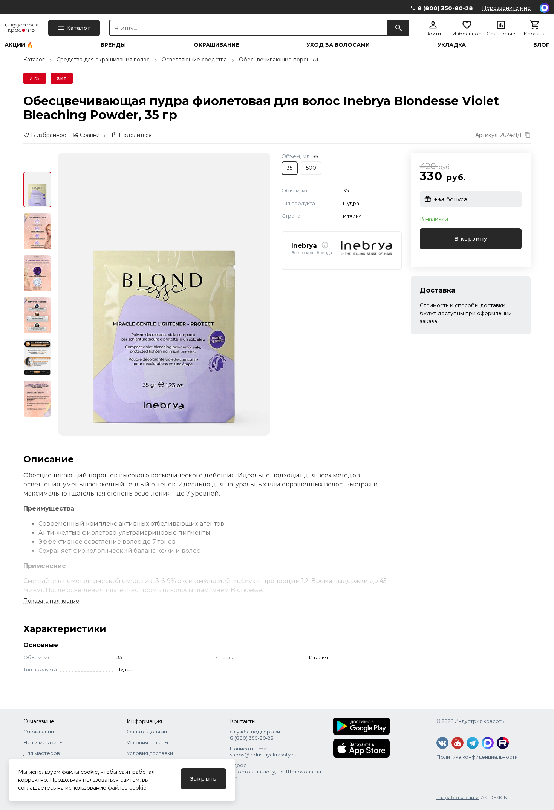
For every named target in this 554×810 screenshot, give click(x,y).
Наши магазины (43, 742)
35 (289, 167)
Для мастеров (41, 753)
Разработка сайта (457, 797)
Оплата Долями (147, 732)
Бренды (113, 45)
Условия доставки (150, 753)
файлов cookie (127, 787)
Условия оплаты (147, 742)
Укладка (452, 45)
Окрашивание (216, 45)
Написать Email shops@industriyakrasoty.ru (263, 752)
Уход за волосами (338, 45)
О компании (38, 732)
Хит (62, 78)
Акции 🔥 (19, 45)
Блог (541, 45)
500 (311, 167)
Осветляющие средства (194, 59)
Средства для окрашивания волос (103, 59)
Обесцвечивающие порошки (278, 59)
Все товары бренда (311, 252)
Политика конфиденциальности (477, 757)
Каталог (33, 59)
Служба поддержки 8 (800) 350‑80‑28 (255, 735)
